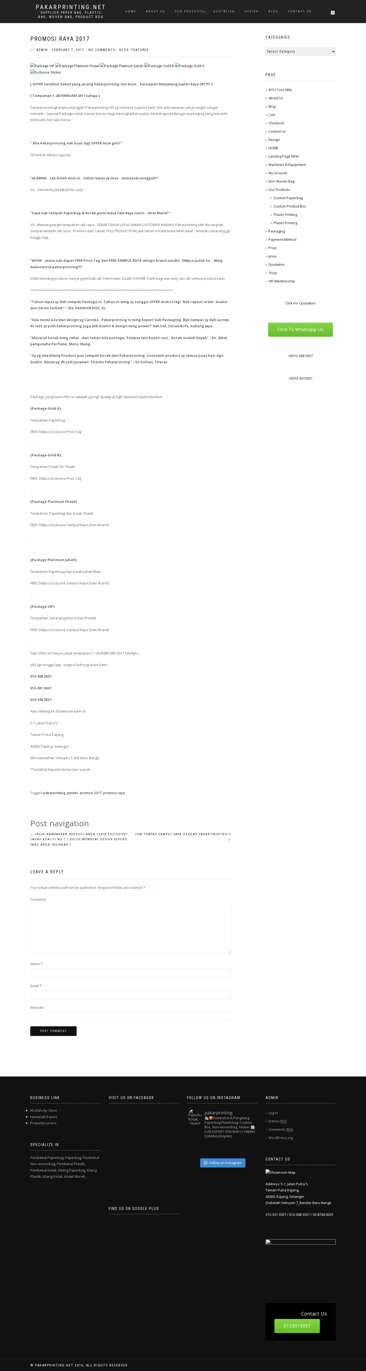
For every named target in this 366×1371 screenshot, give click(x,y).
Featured (140, 50)
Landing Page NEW (283, 156)
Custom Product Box (290, 206)
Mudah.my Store (43, 1110)
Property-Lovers (43, 1123)
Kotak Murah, (75, 1176)
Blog (273, 11)
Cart (271, 114)
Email (36, 985)
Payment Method (282, 239)
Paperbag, (73, 1157)
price (272, 256)
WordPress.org (280, 1137)
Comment (38, 899)
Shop (272, 272)
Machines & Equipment (287, 164)
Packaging (276, 231)
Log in (273, 1112)
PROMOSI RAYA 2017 (60, 38)
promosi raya (114, 792)
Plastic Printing (285, 214)
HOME (130, 11)
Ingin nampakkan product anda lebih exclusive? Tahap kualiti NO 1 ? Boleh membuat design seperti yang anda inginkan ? (79, 839)
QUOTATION (224, 11)
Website (37, 1007)
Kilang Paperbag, (72, 1170)
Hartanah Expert (43, 1116)
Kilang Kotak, (53, 1176)
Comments (280, 1129)
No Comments (101, 50)
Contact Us (300, 11)
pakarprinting (54, 792)
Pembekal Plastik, (71, 1163)
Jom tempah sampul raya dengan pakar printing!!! (183, 836)
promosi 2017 (91, 792)
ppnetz (72, 792)
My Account (277, 172)
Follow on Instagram (225, 1162)
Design (252, 11)
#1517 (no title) (280, 89)
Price (272, 247)
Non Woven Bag (281, 181)
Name (36, 963)
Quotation (276, 264)
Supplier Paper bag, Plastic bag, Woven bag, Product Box (71, 15)
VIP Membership (281, 281)
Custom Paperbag (288, 197)
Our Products (189, 11)
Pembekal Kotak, (44, 1170)
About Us (155, 11)
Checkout (276, 123)
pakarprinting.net (71, 7)
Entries (277, 1121)
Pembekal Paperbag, (47, 1157)
